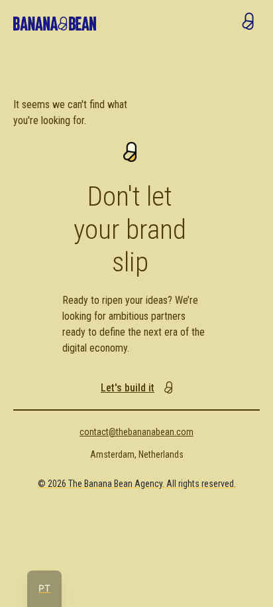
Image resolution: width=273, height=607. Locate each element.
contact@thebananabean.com (136, 432)
